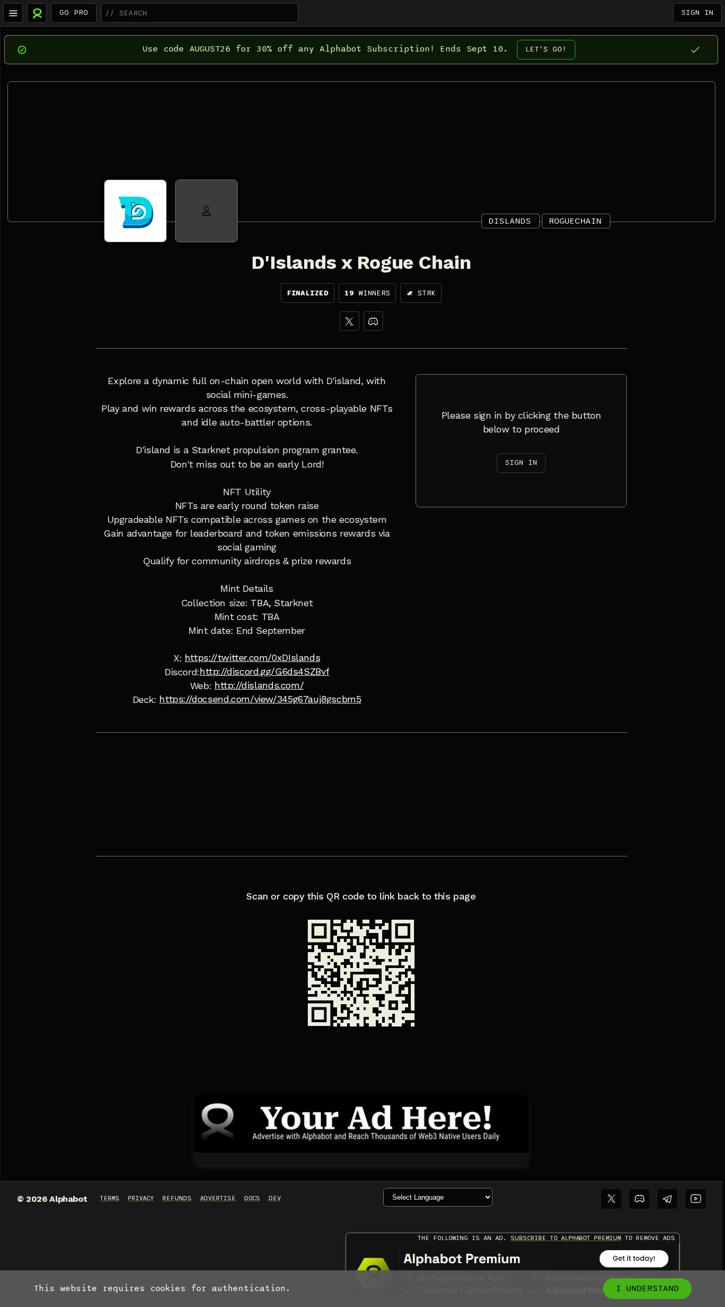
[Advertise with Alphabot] (361, 1122)
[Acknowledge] (695, 50)
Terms (109, 1198)
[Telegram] (667, 1199)
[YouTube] (695, 1199)
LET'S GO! (546, 49)
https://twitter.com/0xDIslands (252, 658)
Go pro (73, 12)
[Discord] (373, 321)
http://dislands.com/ (259, 685)
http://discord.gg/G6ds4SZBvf (264, 671)
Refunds (177, 1198)
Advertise (218, 1198)
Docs (252, 1198)
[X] (349, 321)
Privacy (141, 1198)
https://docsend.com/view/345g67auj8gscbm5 (260, 699)
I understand (647, 1288)
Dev (275, 1198)
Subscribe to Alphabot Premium (566, 1238)
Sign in (697, 12)
